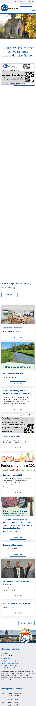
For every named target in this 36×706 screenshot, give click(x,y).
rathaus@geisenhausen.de (9, 663)
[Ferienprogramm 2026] (17, 471)
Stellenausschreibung (12, 436)
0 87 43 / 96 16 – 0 (9, 659)
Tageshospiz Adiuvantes (13, 328)
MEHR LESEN (9, 295)
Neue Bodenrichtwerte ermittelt (16, 603)
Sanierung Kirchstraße (13, 545)
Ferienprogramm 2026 (12, 475)
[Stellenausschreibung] (17, 432)
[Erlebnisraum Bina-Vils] (17, 370)
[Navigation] (33, 10)
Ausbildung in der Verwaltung (16, 283)
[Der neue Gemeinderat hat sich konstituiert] (17, 578)
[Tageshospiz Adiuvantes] (17, 324)
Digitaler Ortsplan (22, 1)
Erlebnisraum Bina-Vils (13, 374)
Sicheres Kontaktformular (9, 665)
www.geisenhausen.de (8, 667)
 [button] (33, 5)
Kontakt (33, 1)
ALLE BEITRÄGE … (26, 623)
